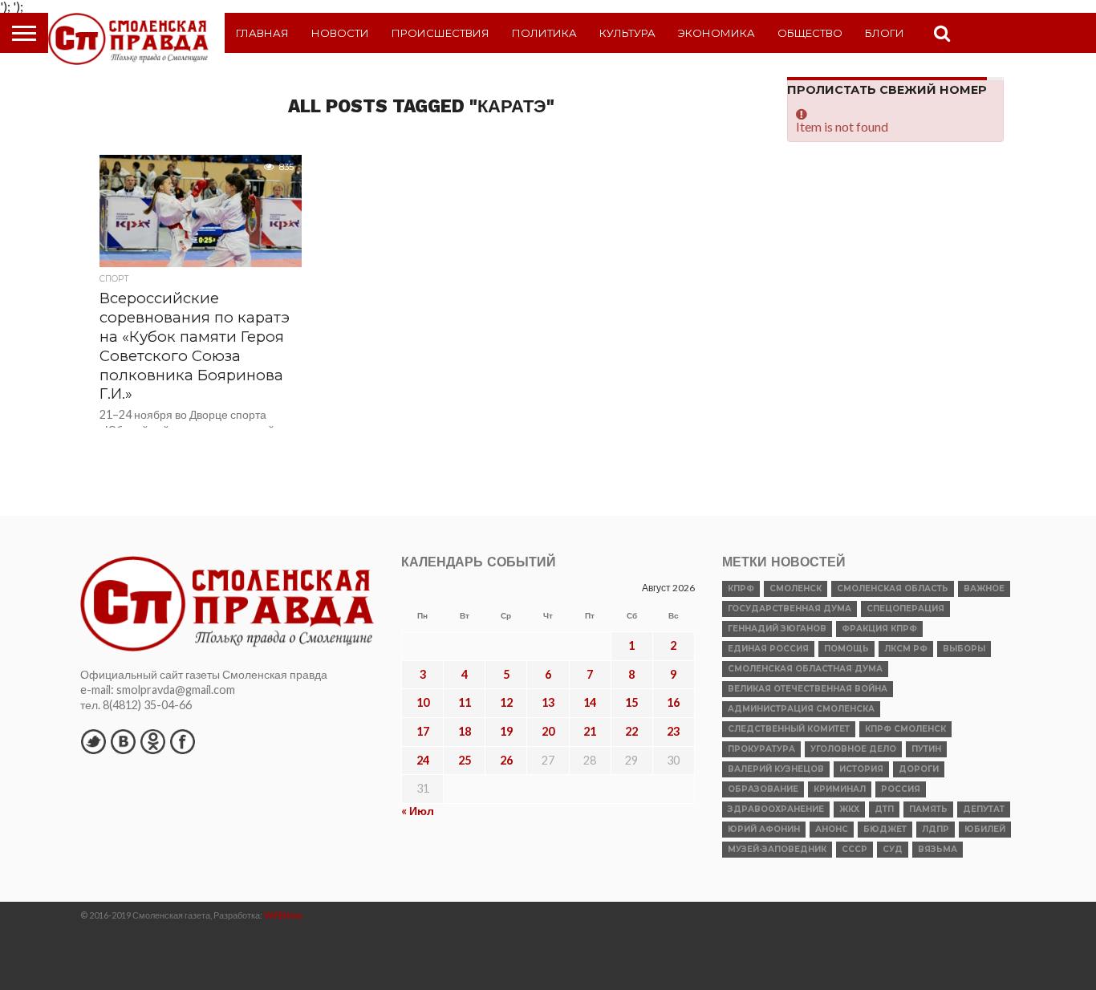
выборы (964, 648)
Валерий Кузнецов (776, 769)
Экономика (716, 32)
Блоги (884, 32)
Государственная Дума (789, 608)
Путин (926, 749)
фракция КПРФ (879, 628)
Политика (544, 32)
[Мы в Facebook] (182, 741)
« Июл (417, 811)
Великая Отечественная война (807, 689)
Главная (262, 32)
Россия (900, 789)
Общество (809, 32)
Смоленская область (892, 588)
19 (506, 731)
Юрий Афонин (764, 829)
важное (984, 588)
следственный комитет (789, 729)
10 (422, 702)
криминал (840, 789)
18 (464, 731)
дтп (884, 809)
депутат (984, 809)
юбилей (984, 829)
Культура (627, 32)
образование (763, 789)
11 (464, 702)
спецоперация (905, 608)
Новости (340, 32)
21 (589, 731)
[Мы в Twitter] (93, 741)
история (861, 769)
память (928, 809)
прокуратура (761, 749)
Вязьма (937, 849)
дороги (919, 769)
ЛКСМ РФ (906, 648)
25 (464, 760)
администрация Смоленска (801, 709)
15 (631, 702)
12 (506, 702)
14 (589, 702)
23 (673, 731)
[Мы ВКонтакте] (123, 741)
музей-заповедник (777, 849)
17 (422, 731)
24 (422, 760)
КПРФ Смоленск (905, 729)
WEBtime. (284, 915)
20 (548, 731)
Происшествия (440, 32)
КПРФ (741, 588)
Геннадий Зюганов (777, 628)
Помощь (846, 648)
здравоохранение (776, 809)
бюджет (885, 829)
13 (548, 702)
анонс (831, 829)
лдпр (935, 829)
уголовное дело (853, 749)
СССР (854, 849)
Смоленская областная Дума (805, 668)
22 (631, 731)
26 (506, 760)
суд (893, 849)
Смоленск (795, 588)
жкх (849, 809)
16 (673, 702)
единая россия (768, 648)
